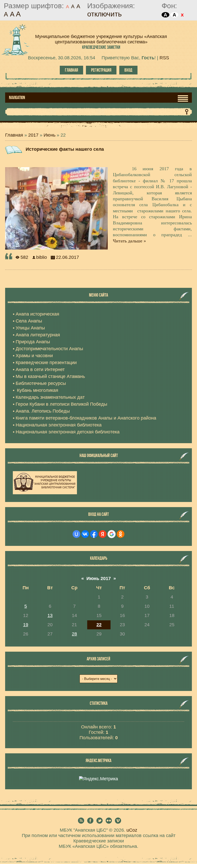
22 (99, 624)
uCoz (131, 830)
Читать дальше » (129, 240)
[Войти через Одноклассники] (120, 534)
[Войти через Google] (111, 534)
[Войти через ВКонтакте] (85, 534)
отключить (104, 14)
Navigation (17, 97)
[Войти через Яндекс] (102, 534)
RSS (164, 57)
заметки (101, 47)
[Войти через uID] (76, 534)
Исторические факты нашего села (65, 149)
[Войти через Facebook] (94, 534)
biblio (41, 257)
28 (74, 634)
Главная (71, 70)
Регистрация (101, 70)
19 (25, 624)
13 (50, 615)
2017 (33, 135)
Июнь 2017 (98, 578)
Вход (128, 70)
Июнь (49, 135)
